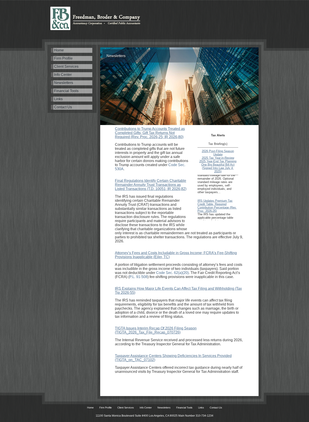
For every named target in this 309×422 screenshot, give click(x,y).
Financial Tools (66, 91)
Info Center (63, 75)
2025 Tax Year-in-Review (218, 158)
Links (58, 99)
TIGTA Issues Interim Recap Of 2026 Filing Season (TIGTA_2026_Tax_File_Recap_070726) (156, 330)
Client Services (66, 66)
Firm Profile (63, 58)
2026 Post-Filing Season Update (218, 152)
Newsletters (63, 83)
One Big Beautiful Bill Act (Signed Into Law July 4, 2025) (218, 168)
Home (59, 50)
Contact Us (63, 107)
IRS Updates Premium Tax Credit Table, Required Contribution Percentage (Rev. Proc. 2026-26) (217, 202)
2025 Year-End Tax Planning (217, 161)
